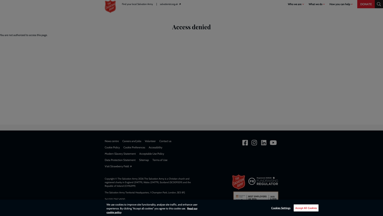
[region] (191, 208)
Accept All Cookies (306, 208)
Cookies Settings (280, 208)
